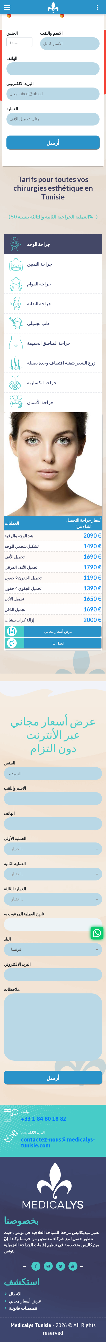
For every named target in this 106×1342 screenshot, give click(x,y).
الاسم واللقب (51, 33)
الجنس (12, 33)
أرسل (53, 142)
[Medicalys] (53, 7)
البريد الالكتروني (19, 83)
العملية (12, 108)
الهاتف (11, 58)
